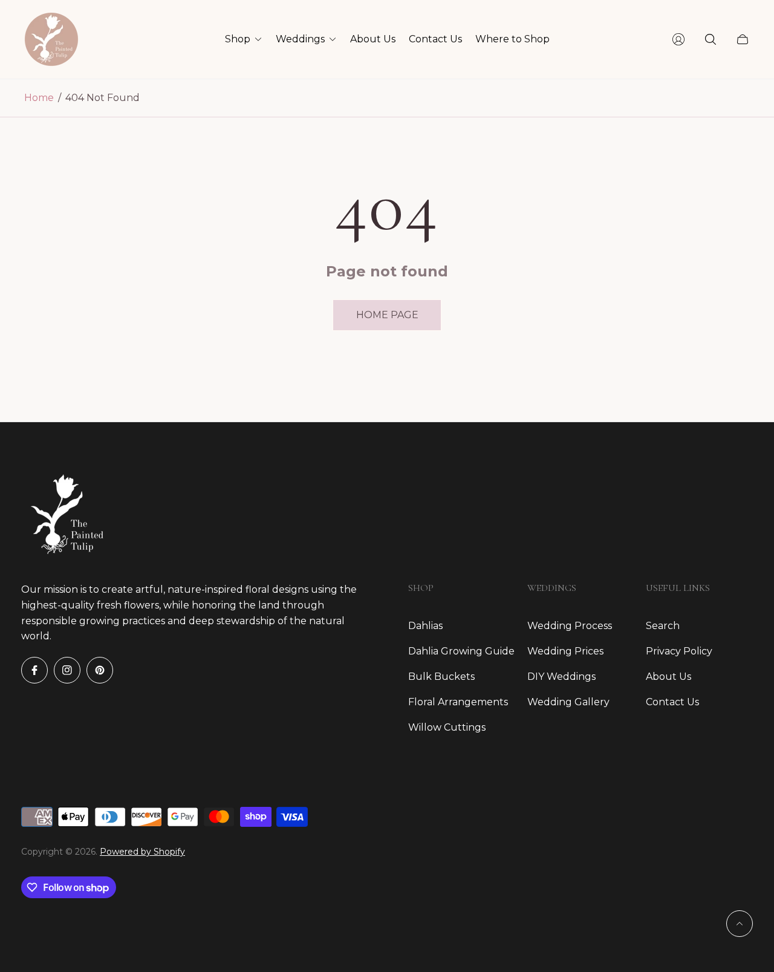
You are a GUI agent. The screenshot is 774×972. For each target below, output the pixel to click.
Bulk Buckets (441, 676)
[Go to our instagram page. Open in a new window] (67, 670)
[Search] (710, 39)
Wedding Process (569, 625)
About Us (668, 676)
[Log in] (678, 39)
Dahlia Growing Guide (461, 651)
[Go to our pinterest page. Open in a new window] (99, 670)
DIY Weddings (561, 676)
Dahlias (425, 625)
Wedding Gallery (568, 702)
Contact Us (672, 702)
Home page (387, 315)
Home (39, 97)
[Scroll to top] (739, 923)
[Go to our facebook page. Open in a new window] (34, 670)
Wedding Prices (565, 651)
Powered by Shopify (142, 851)
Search (663, 625)
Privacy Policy (679, 651)
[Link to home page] (63, 514)
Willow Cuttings (447, 727)
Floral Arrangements (458, 702)
